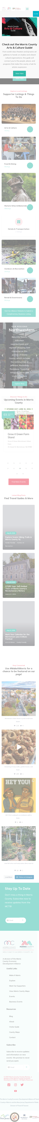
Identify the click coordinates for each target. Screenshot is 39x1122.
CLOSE (36, 14)
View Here (19, 73)
